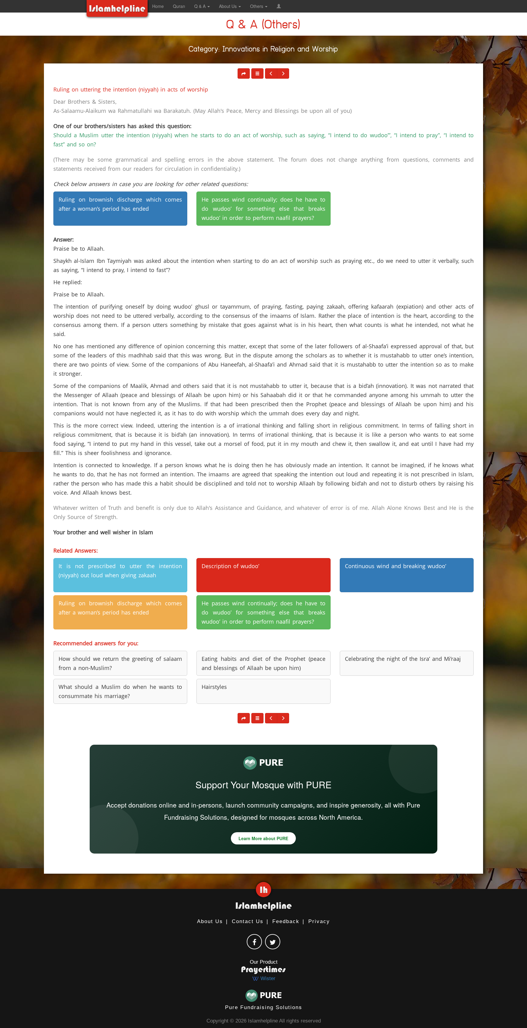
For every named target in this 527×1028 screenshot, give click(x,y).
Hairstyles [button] (214, 686)
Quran (179, 6)
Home (158, 6)
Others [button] (257, 6)
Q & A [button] (200, 6)
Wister (267, 978)
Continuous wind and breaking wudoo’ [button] (395, 566)
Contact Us (248, 921)
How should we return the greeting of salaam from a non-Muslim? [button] (120, 663)
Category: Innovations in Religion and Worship (263, 50)
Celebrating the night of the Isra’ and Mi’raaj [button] (403, 658)
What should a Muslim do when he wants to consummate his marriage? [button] (120, 691)
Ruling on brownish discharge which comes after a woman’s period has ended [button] (120, 204)
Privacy (319, 921)
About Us (210, 921)
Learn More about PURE (263, 838)
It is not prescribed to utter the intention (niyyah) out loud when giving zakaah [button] (120, 570)
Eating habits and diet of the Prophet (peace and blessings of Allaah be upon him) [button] (263, 663)
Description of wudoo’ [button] (230, 566)
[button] (278, 6)
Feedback (285, 921)
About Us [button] (228, 6)
